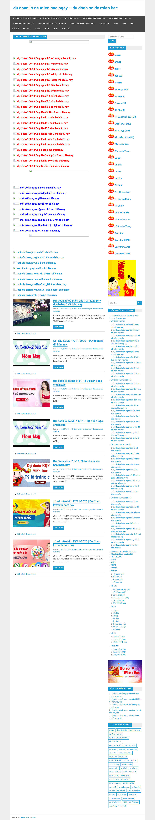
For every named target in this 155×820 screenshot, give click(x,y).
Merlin (34, 817)
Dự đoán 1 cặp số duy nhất (118, 738)
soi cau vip (123, 757)
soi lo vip (112, 795)
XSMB (115, 24)
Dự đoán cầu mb (72, 18)
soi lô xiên (132, 795)
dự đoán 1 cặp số (115, 734)
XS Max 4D (120, 96)
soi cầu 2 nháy (114, 764)
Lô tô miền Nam (122, 219)
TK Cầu (37, 29)
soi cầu (133, 760)
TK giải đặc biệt (122, 192)
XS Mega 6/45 (121, 89)
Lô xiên (118, 164)
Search (112, 41)
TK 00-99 (119, 205)
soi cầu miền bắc (115, 772)
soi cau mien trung (125, 753)
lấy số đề (132, 745)
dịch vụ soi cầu (134, 730)
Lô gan (118, 158)
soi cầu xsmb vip (115, 783)
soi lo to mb (121, 791)
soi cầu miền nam (130, 772)
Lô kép (118, 171)
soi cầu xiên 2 (114, 779)
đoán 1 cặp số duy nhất (117, 806)
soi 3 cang (113, 749)
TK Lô (46, 29)
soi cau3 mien (132, 749)
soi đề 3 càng (134, 802)
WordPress (25, 817)
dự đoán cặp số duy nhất (118, 745)
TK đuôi (118, 185)
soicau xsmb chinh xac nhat (119, 760)
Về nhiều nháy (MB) (124, 137)
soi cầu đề (113, 787)
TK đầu (118, 178)
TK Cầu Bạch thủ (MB (121, 589)
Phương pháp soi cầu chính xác (52, 24)
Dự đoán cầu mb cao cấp (94, 18)
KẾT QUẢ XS (104, 24)
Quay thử (66, 29)
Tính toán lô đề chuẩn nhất (82, 24)
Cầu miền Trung (122, 151)
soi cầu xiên (125, 776)
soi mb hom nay (115, 798)
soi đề (125, 802)
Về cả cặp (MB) (122, 130)
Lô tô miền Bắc (122, 212)
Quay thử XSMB (122, 240)
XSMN (124, 24)
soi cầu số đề (114, 776)
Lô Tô (55, 29)
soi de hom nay (124, 787)
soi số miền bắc (114, 802)
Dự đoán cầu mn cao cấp (23, 24)
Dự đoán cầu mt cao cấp (120, 18)
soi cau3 (122, 749)
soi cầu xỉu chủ (128, 783)
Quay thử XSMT (122, 247)
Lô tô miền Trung (123, 226)
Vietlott (26, 29)
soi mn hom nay (128, 798)
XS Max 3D (120, 110)
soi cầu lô (124, 768)
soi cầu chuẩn (127, 764)
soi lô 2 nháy (122, 795)
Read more (58, 327)
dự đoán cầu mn (115, 741)
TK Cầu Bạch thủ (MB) (126, 117)
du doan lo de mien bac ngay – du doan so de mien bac (65, 7)
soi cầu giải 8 (113, 768)
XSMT (132, 24)
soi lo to (112, 791)
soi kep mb (135, 787)
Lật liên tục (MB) (123, 123)
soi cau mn (113, 757)
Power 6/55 (120, 103)
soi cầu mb (133, 768)
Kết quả (15, 29)
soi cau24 (112, 753)
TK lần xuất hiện (123, 199)
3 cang (111, 730)
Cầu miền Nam (122, 144)
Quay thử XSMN (122, 253)
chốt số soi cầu (122, 730)
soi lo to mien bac (134, 791)
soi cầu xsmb (125, 779)
